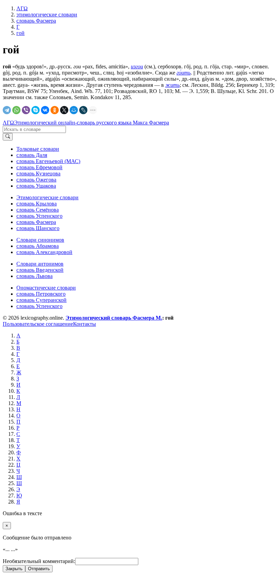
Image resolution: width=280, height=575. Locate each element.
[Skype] (35, 110)
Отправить (39, 568)
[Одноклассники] (55, 110)
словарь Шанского (37, 228)
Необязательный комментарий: (39, 561)
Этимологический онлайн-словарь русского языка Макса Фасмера (91, 122)
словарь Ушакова (36, 186)
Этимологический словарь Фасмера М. (114, 318)
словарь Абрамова (37, 246)
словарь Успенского (39, 216)
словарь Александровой (44, 252)
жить (172, 85)
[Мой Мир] (74, 110)
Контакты (84, 324)
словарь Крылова (36, 203)
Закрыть (14, 568)
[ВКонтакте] (45, 110)
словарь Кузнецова (38, 173)
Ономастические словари (46, 288)
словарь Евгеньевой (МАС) (48, 161)
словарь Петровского (41, 294)
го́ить (184, 73)
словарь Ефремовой (39, 167)
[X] (64, 110)
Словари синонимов (40, 240)
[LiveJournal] (83, 110)
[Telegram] (7, 110)
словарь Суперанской (41, 300)
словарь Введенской (40, 270)
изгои (137, 66)
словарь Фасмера (36, 222)
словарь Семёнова (37, 210)
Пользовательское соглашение (38, 324)
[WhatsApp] (16, 110)
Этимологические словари (47, 197)
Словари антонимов (40, 264)
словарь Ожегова (36, 180)
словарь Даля (31, 155)
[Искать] (8, 137)
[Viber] (26, 110)
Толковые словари (37, 149)
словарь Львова (34, 276)
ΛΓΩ (8, 122)
